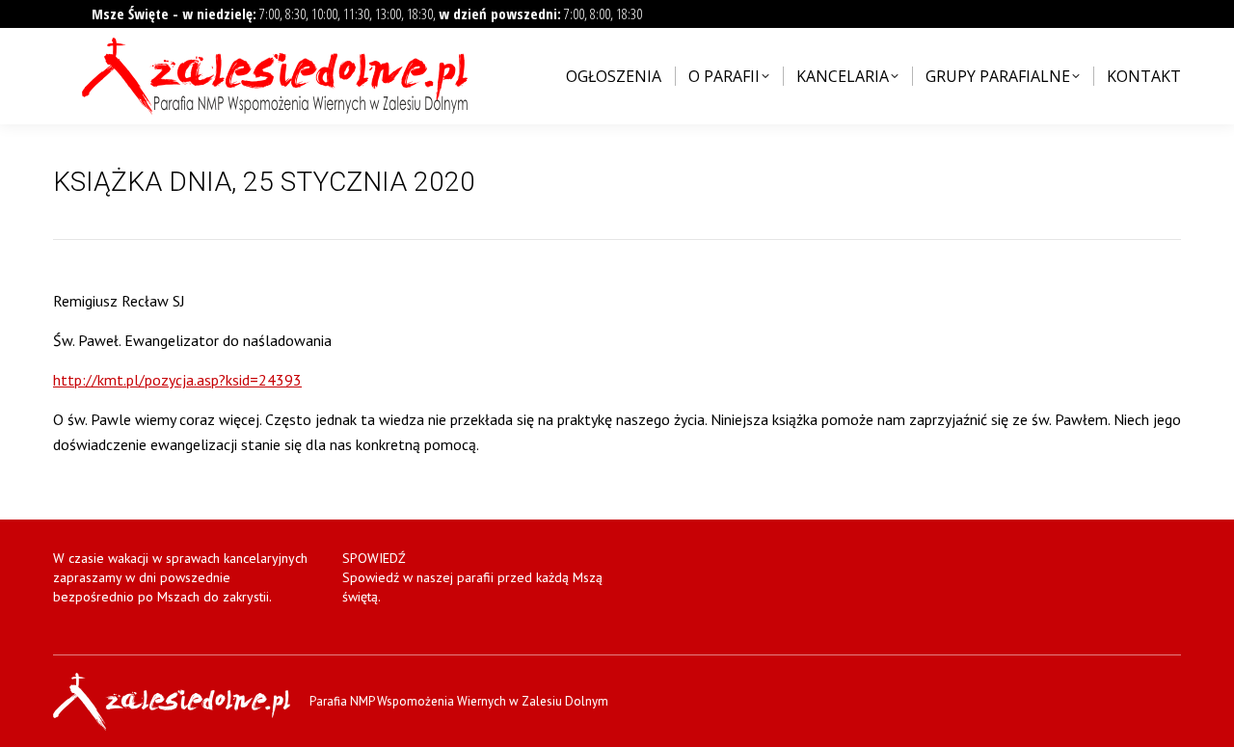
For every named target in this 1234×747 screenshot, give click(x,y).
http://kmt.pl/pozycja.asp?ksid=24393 (177, 379)
